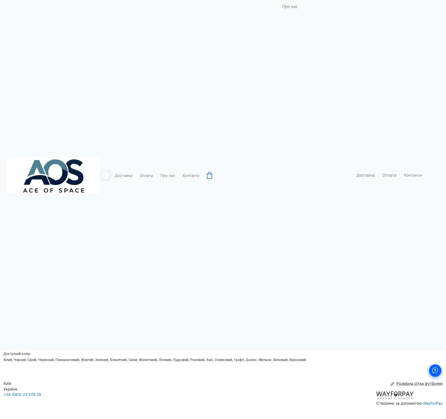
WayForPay (433, 403)
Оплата (146, 175)
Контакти (191, 175)
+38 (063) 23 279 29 (22, 394)
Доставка (123, 175)
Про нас (167, 175)
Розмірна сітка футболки (420, 383)
